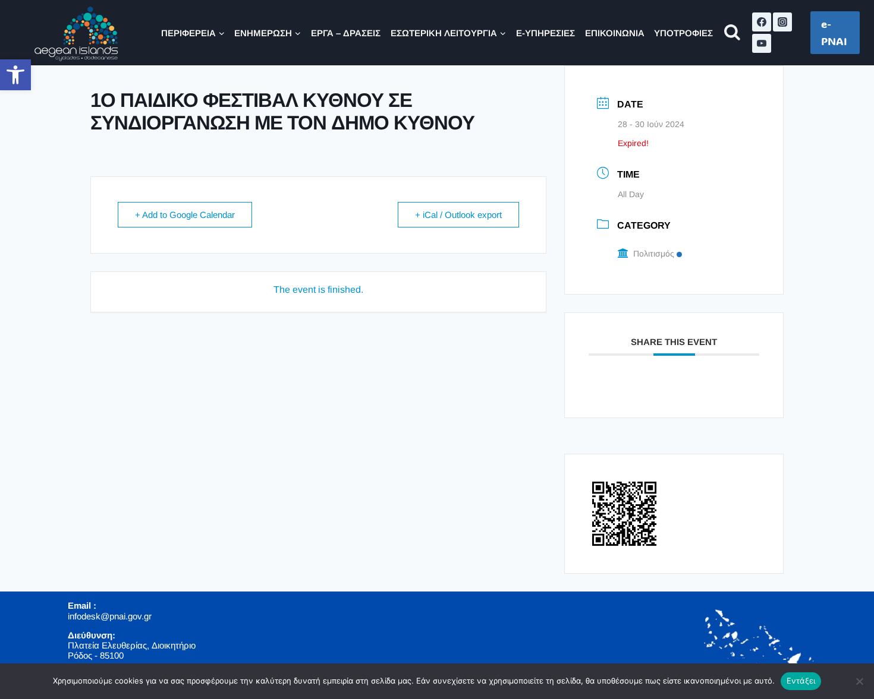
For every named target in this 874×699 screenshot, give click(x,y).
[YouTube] (761, 43)
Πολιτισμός (653, 253)
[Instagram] (782, 21)
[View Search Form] (732, 33)
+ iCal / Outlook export (458, 215)
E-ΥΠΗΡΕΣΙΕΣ (545, 33)
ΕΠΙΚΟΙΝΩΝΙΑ (615, 33)
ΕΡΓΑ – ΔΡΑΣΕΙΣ (346, 33)
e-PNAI (834, 32)
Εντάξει (801, 680)
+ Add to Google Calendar (185, 215)
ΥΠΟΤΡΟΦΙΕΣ (683, 33)
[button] (15, 74)
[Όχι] (859, 681)
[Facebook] (761, 21)
